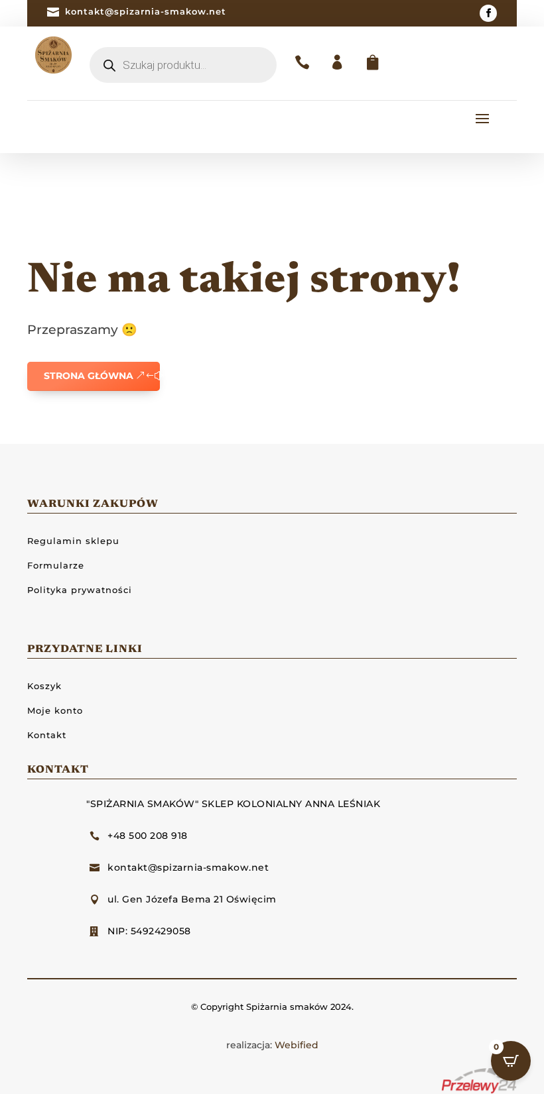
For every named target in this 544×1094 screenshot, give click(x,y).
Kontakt (46, 735)
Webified (296, 1045)
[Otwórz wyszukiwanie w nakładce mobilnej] (183, 64)
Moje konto (55, 710)
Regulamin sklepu (73, 540)
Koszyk (44, 686)
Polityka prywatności (79, 589)
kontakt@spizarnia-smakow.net (145, 11)
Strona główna (88, 376)
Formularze (55, 565)
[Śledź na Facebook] (488, 13)
